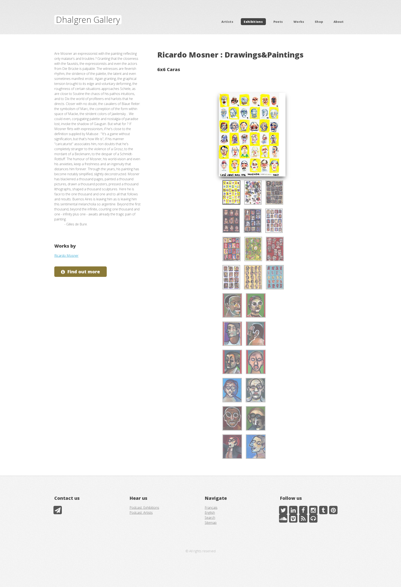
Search (210, 517)
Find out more (83, 272)
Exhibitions (253, 22)
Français (211, 507)
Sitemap (211, 522)
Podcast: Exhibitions (144, 507)
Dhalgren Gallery (88, 19)
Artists (227, 22)
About (339, 22)
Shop (319, 22)
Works (298, 22)
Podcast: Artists (141, 512)
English (210, 512)
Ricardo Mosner (66, 255)
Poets (278, 22)
